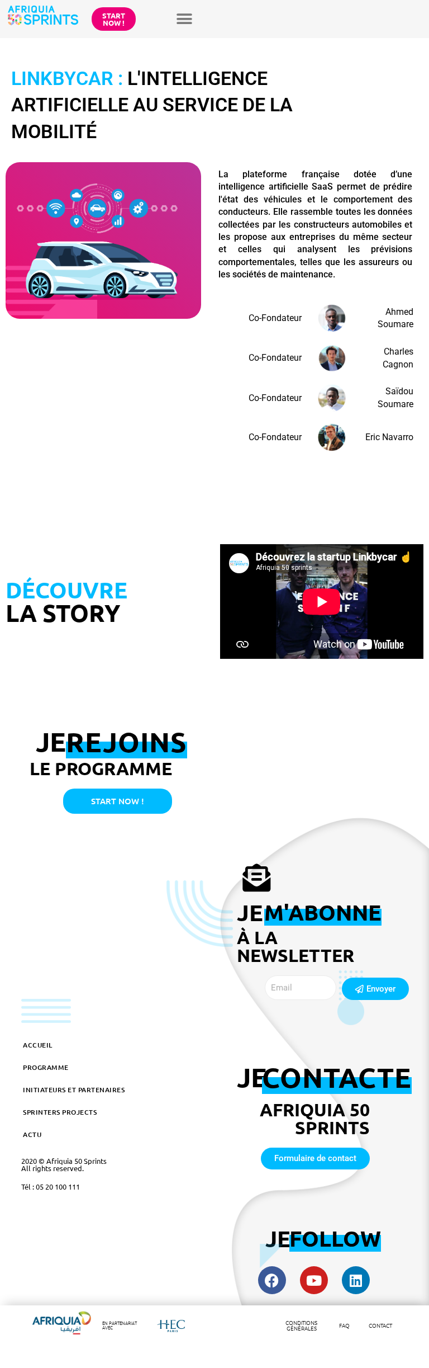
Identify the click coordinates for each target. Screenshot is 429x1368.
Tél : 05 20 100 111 (50, 1186)
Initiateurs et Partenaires (74, 1090)
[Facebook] (272, 1280)
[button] (184, 18)
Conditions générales (301, 1325)
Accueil (38, 1045)
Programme (46, 1067)
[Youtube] (314, 1280)
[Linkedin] (356, 1280)
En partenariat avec (119, 1325)
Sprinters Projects (60, 1112)
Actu (32, 1134)
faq (344, 1325)
